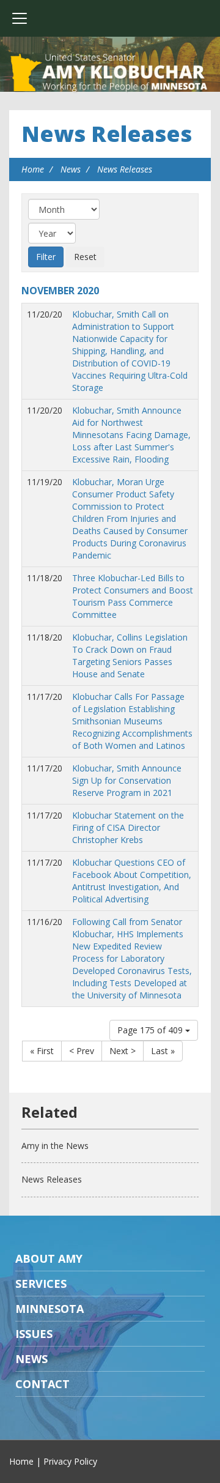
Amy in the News (55, 1145)
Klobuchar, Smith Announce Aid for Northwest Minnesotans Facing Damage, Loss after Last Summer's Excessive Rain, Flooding (131, 434)
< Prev (81, 1051)
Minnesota (49, 1308)
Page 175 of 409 (151, 1030)
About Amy (48, 1258)
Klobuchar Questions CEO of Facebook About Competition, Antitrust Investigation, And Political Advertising (131, 881)
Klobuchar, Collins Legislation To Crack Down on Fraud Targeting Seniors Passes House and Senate (130, 655)
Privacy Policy (70, 1461)
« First (42, 1051)
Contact (42, 1384)
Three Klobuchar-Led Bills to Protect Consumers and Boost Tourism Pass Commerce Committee (132, 596)
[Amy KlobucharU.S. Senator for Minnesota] (110, 73)
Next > (122, 1051)
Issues (34, 1333)
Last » (163, 1051)
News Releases (106, 134)
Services (41, 1283)
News (71, 169)
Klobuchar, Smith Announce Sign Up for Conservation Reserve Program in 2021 (127, 780)
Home (32, 169)
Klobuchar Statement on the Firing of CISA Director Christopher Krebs (128, 827)
